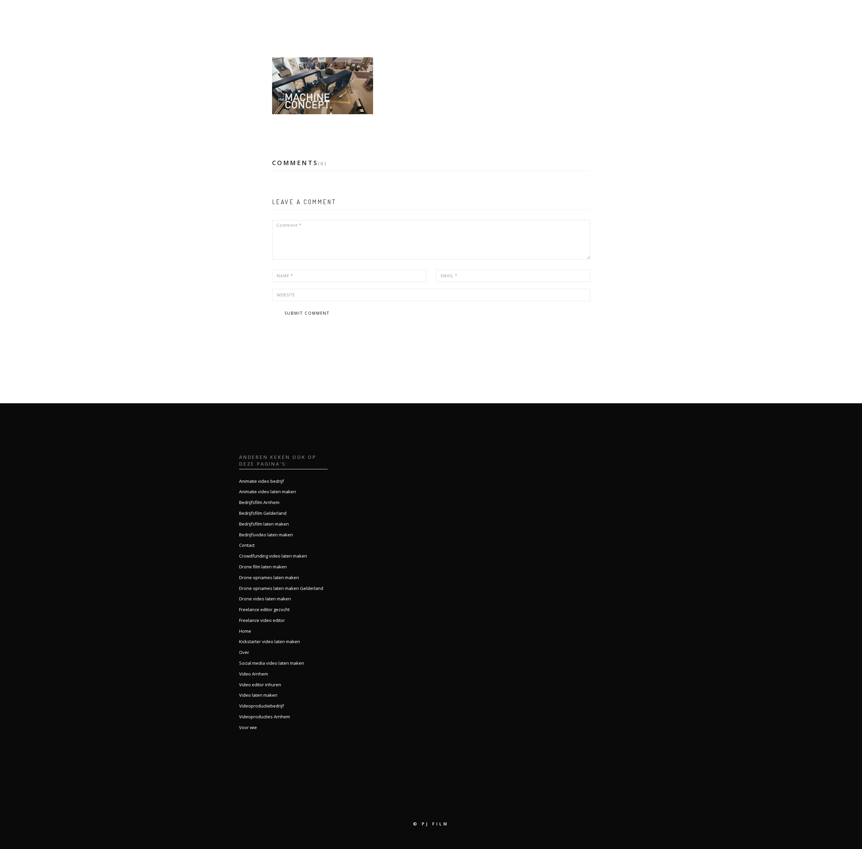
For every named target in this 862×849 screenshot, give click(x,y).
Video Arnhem (253, 674)
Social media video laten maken (271, 663)
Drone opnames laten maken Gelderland (281, 588)
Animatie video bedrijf (261, 481)
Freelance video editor (262, 620)
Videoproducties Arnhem (264, 717)
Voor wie (745, 12)
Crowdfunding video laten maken (273, 556)
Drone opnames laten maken (269, 577)
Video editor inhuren (260, 685)
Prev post (289, 350)
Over (694, 12)
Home (671, 12)
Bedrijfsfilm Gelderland (263, 513)
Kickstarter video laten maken (269, 641)
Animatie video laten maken (267, 492)
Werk (716, 12)
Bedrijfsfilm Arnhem (259, 502)
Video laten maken (258, 695)
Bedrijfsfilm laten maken (264, 524)
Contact (778, 12)
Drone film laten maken (263, 567)
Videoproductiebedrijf (261, 706)
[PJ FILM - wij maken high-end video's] (37, 12)
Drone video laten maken (265, 599)
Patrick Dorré (338, 128)
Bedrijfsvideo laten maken (266, 535)
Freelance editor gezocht (264, 609)
